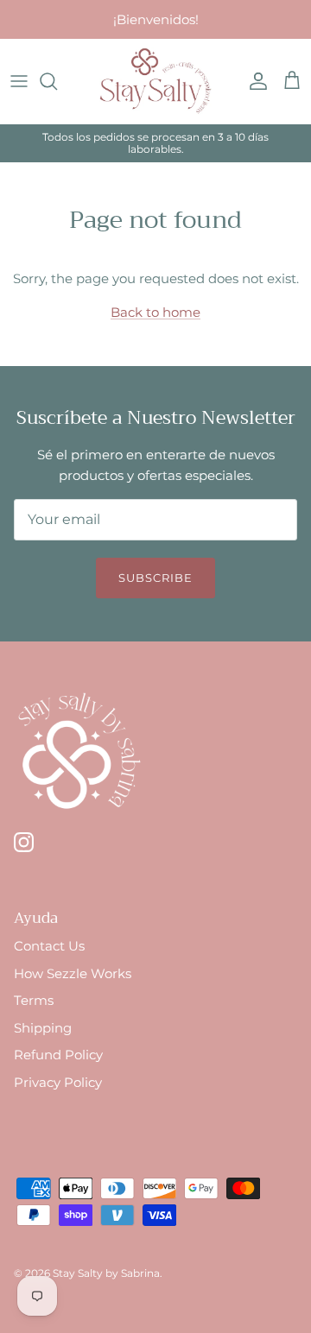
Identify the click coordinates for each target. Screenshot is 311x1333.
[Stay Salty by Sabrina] (155, 81)
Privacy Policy (58, 1082)
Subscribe (155, 577)
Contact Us (49, 946)
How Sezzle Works (72, 973)
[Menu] (19, 81)
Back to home (155, 312)
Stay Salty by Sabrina (106, 1273)
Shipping (43, 1028)
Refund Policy (58, 1054)
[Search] (57, 81)
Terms (34, 1000)
